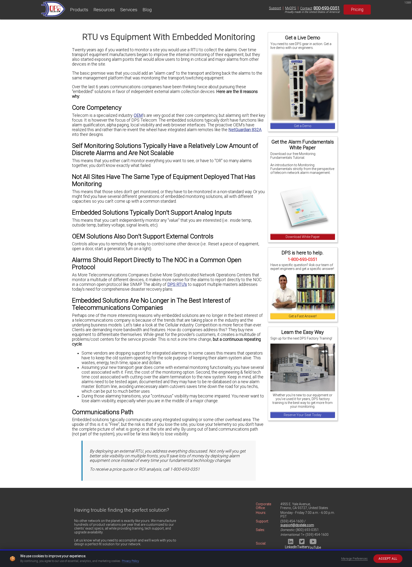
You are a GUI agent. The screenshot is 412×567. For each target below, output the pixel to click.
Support (275, 8)
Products (79, 9)
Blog (147, 9)
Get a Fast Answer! (303, 316)
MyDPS (290, 8)
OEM (138, 115)
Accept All (388, 558)
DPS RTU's (177, 284)
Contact (306, 8)
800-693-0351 (327, 8)
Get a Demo (302, 126)
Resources (104, 9)
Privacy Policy (130, 561)
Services (128, 9)
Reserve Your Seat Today (302, 415)
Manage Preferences (354, 558)
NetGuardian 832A (245, 129)
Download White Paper (303, 237)
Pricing (357, 9)
